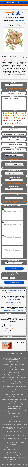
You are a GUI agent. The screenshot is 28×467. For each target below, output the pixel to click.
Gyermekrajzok (14, 391)
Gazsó (12, 298)
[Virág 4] (19, 118)
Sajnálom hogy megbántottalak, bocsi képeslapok (14, 432)
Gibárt (16, 298)
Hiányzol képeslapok (14, 397)
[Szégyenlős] (3, 116)
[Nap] (18, 116)
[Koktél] (15, 124)
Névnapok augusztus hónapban (13, 310)
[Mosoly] (4, 113)
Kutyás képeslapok (14, 419)
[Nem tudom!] (6, 116)
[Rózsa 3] (9, 121)
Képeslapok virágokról (14, 455)
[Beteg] (11, 116)
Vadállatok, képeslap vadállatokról (14, 449)
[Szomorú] (8, 113)
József (21, 298)
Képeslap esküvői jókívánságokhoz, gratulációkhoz (14, 382)
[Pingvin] (23, 121)
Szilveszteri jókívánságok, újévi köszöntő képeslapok (14, 439)
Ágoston (11, 304)
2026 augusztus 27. (13, 290)
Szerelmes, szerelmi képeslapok (14, 435)
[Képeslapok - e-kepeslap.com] (14, 5)
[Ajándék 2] (10, 124)
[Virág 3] (17, 118)
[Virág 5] (22, 118)
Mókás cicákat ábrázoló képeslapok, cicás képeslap (14, 378)
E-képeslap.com (17, 353)
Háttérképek (14, 462)
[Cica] (25, 121)
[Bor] (24, 124)
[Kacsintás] (11, 113)
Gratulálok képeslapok (14, 389)
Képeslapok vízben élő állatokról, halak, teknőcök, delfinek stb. (14, 458)
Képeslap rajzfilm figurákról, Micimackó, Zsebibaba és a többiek (14, 427)
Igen (6, 278)
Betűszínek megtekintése (17, 159)
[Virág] (12, 118)
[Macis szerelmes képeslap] (7, 349)
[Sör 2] (22, 124)
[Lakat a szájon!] (8, 116)
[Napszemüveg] (21, 113)
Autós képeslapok (14, 372)
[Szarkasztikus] (25, 113)
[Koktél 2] (17, 124)
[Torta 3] (17, 121)
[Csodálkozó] (16, 113)
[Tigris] (20, 121)
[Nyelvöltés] (13, 113)
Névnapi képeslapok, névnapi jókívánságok (14, 424)
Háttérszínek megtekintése (17, 183)
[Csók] (7, 118)
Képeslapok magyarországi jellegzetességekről (14, 407)
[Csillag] (21, 116)
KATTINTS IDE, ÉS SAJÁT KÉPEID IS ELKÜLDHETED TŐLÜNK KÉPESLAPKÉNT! (14, 360)
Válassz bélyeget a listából (17, 192)
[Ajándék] (8, 124)
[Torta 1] (12, 121)
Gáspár (10, 293)
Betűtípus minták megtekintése (17, 168)
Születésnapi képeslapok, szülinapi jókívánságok (14, 443)
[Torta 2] (14, 121)
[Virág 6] (25, 118)
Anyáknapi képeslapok (14, 367)
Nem (13, 278)
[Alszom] (23, 113)
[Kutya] (5, 124)
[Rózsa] (4, 121)
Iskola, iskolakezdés (14, 413)
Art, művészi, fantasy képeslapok (14, 369)
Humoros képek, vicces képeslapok (14, 404)
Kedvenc (14, 56)
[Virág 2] (14, 118)
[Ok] (23, 116)
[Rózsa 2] (6, 121)
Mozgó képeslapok (20, 20)
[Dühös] (13, 116)
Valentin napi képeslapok (14, 452)
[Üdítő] (13, 124)
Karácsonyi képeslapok (14, 416)
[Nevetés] (6, 113)
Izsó (12, 302)
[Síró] (18, 113)
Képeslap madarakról (14, 421)
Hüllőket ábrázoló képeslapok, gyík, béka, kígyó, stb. (14, 400)
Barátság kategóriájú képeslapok (14, 375)
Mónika (14, 299)
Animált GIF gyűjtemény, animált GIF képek (14, 464)
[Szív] (25, 116)
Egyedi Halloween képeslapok (14, 394)
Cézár (7, 298)
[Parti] (16, 116)
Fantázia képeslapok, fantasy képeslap (14, 386)
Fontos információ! (17, 88)
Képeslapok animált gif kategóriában (14, 364)
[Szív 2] (4, 118)
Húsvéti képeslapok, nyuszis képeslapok (14, 411)
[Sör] (20, 124)
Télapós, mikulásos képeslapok (14, 447)
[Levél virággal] (10, 118)
